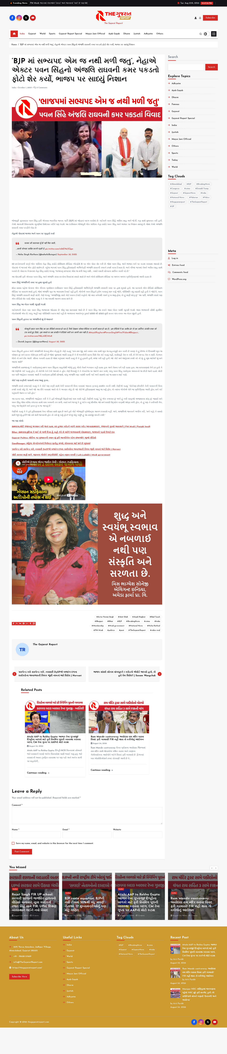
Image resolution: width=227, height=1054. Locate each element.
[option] (34, 896)
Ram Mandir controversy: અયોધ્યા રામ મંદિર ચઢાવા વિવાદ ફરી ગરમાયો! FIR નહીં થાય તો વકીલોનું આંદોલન (199, 972)
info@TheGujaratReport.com (27, 962)
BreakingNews (134, 621)
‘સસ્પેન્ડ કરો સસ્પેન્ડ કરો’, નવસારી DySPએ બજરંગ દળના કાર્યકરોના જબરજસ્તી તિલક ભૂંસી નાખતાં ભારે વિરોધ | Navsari (66, 449)
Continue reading (37, 773)
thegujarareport (178, 202)
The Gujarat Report (45, 644)
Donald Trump (202, 189)
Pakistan (194, 198)
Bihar (111, 621)
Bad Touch (155, 617)
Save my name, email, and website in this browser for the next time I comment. (55, 843)
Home (14, 45)
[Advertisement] (87, 199)
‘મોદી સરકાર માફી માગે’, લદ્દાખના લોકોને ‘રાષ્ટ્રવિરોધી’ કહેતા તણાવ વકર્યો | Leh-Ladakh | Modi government (61, 455)
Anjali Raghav (139, 617)
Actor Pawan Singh (106, 617)
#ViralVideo (123, 333)
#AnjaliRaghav (96, 333)
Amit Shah (123, 617)
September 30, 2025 (67, 255)
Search (173, 57)
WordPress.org (179, 279)
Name (15, 830)
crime (148, 621)
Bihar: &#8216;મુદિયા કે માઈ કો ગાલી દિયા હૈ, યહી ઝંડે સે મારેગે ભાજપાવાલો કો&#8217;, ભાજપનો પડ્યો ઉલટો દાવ (63, 432)
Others (159, 34)
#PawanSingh (110, 333)
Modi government (116, 626)
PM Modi (99, 630)
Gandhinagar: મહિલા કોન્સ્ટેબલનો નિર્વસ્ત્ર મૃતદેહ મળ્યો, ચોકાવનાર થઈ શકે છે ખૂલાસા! (51, 443)
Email (66, 830)
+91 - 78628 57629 (22, 956)
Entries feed (178, 265)
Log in (175, 258)
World (43, 34)
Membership (98, 626)
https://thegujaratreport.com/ (27, 968)
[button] (212, 868)
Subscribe (210, 18)
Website (117, 830)
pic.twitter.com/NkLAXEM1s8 (38, 336)
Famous (175, 104)
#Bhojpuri (133, 333)
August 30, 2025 (57, 342)
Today (175, 160)
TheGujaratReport (138, 630)
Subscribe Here (19, 977)
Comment (17, 805)
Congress (175, 189)
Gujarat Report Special (70, 34)
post (122, 630)
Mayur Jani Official (95, 34)
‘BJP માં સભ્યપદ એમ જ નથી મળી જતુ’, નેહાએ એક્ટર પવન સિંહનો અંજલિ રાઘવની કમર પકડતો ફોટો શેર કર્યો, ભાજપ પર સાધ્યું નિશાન (77, 45)
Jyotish (136, 34)
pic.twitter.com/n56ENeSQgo (59, 249)
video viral (155, 630)
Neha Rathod (154, 626)
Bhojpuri (99, 621)
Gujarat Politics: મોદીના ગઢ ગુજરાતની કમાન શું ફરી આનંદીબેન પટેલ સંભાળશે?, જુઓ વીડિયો (54, 438)
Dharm (126, 34)
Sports (52, 34)
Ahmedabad (177, 184)
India (22, 34)
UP (173, 206)
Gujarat (32, 34)
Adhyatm (148, 34)
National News (136, 626)
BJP (120, 621)
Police (206, 198)
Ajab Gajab (114, 34)
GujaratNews (190, 193)
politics (112, 630)
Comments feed (180, 272)
